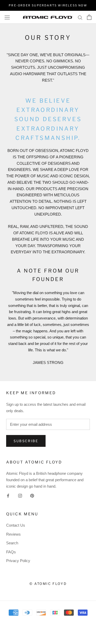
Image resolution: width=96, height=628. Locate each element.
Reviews (13, 534)
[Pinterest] (32, 495)
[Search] (80, 17)
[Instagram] (20, 495)
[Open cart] (89, 17)
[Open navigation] (7, 17)
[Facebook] (8, 495)
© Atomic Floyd (48, 584)
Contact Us (15, 525)
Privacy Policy (18, 560)
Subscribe (26, 441)
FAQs (11, 552)
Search (12, 543)
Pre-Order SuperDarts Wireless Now (48, 5)
